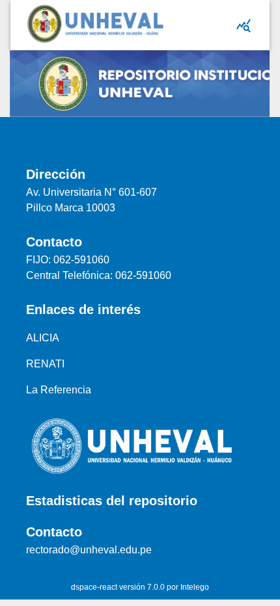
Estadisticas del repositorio (111, 501)
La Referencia (58, 389)
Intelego (194, 587)
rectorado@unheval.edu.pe (89, 549)
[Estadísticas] (243, 25)
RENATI (45, 363)
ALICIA (42, 337)
